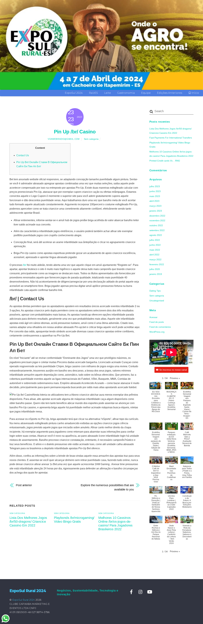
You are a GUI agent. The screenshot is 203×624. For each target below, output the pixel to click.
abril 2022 (154, 254)
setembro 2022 (157, 230)
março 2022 (155, 259)
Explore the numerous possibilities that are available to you (107, 487)
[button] (175, 378)
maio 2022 (154, 250)
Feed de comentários (160, 327)
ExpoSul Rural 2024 (23, 599)
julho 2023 (154, 186)
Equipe (146, 92)
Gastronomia (126, 92)
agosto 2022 (155, 235)
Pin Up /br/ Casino (75, 132)
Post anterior (24, 485)
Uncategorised (156, 300)
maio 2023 (154, 196)
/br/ (24, 265)
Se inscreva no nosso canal (173, 369)
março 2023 (155, 206)
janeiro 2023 (155, 211)
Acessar (153, 317)
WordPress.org (156, 332)
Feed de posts (156, 322)
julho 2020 (154, 269)
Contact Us (22, 155)
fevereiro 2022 (156, 264)
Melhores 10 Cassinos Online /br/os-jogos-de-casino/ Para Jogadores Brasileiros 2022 (115, 523)
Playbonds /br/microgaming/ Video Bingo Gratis (74, 519)
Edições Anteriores (169, 92)
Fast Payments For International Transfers (170, 137)
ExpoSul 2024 (74, 92)
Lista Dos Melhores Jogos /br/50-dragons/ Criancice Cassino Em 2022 (28, 521)
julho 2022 (154, 240)
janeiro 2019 (155, 274)
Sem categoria (91, 139)
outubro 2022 (156, 225)
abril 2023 (154, 201)
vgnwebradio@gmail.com (64, 139)
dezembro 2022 (157, 215)
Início (195, 92)
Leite (107, 92)
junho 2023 (155, 191)
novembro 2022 (157, 220)
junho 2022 (155, 245)
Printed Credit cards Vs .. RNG (164, 160)
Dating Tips (155, 290)
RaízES (93, 92)
